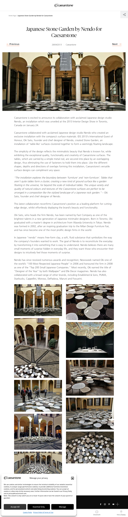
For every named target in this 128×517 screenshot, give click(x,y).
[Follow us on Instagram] (105, 504)
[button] (72, 478)
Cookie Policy (27, 512)
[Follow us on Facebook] (101, 504)
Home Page (12, 15)
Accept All (15, 507)
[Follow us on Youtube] (113, 504)
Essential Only (39, 507)
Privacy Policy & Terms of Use (43, 512)
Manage (62, 507)
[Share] (124, 14)
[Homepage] (64, 5)
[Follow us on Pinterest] (109, 504)
